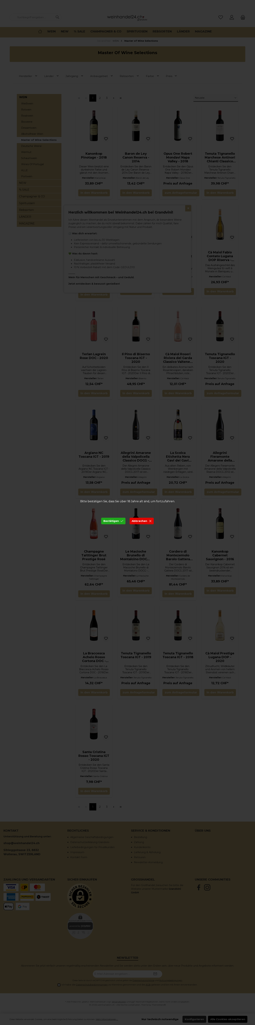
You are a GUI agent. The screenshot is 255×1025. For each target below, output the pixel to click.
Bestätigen (111, 521)
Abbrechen (139, 521)
